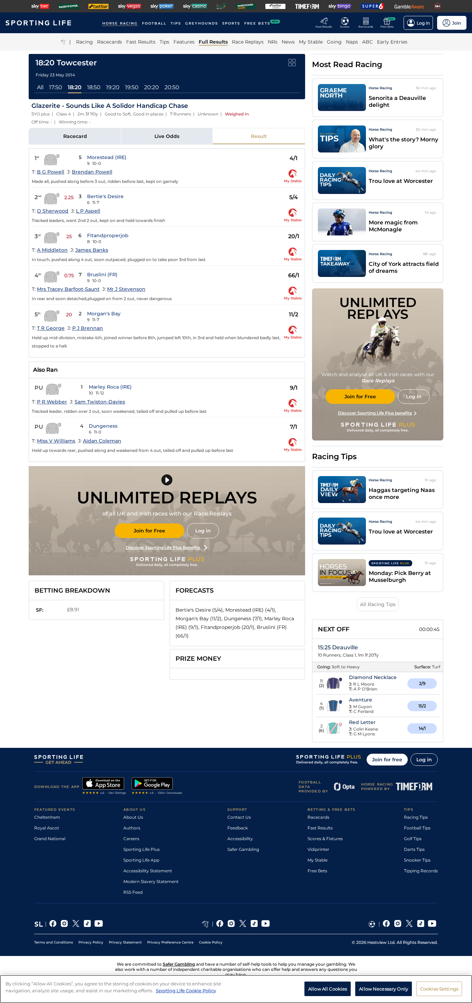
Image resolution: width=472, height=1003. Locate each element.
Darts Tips (414, 849)
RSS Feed (133, 892)
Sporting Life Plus (141, 849)
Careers (131, 838)
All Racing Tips (378, 604)
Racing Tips (416, 817)
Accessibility (240, 838)
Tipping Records (421, 870)
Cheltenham (47, 817)
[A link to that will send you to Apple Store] (104, 786)
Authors (131, 827)
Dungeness (103, 426)
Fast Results (320, 827)
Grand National (49, 838)
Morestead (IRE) (106, 157)
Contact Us (239, 817)
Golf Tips (413, 838)
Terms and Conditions (53, 942)
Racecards (318, 817)
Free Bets (317, 870)
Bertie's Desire (105, 196)
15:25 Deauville (338, 647)
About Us (133, 817)
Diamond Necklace (373, 677)
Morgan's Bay (104, 313)
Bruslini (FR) (102, 274)
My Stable (318, 860)
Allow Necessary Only (383, 988)
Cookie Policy (211, 942)
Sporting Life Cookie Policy (186, 990)
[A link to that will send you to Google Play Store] (157, 786)
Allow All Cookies (327, 988)
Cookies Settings (439, 988)
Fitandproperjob (108, 235)
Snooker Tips (417, 860)
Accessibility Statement (147, 870)
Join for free (387, 759)
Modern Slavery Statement (151, 881)
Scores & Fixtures (325, 838)
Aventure (360, 700)
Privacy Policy (90, 942)
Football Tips (417, 827)
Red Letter (362, 722)
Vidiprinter (318, 849)
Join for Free (149, 531)
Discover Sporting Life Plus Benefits (163, 547)
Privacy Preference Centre (170, 942)
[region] (236, 989)
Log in (203, 531)
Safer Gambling (243, 849)
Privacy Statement (125, 942)
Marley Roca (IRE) (110, 387)
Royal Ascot (46, 827)
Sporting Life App (141, 860)
